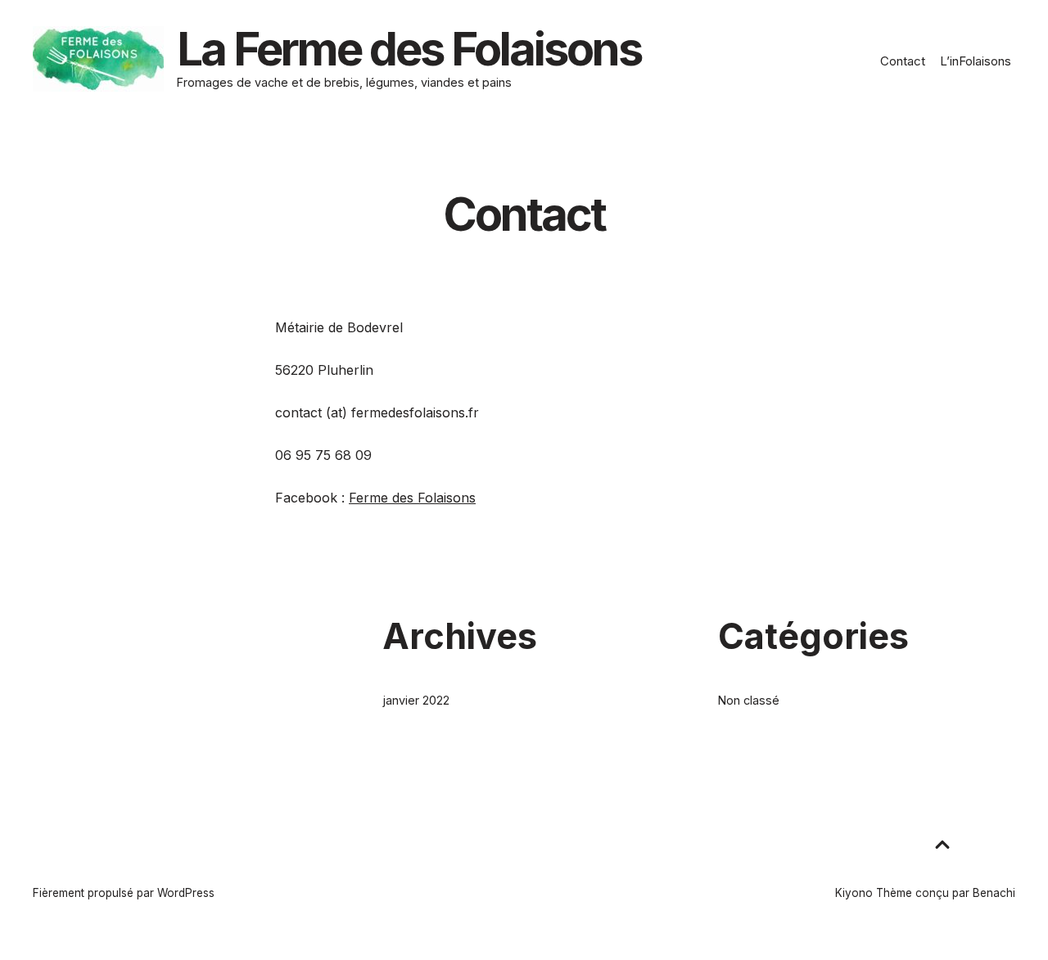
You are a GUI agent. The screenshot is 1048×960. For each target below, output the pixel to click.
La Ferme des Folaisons (409, 49)
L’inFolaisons (975, 61)
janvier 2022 (415, 700)
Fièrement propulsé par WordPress (124, 892)
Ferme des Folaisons (412, 497)
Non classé (748, 700)
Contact (902, 61)
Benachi (994, 892)
